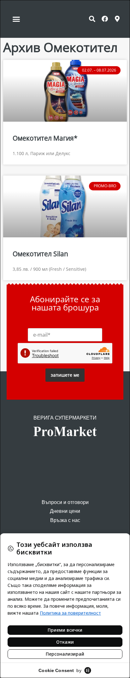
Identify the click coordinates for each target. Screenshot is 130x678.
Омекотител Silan (40, 253)
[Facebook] (104, 19)
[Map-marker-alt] (117, 19)
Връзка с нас (65, 520)
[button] (16, 19)
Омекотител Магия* (45, 138)
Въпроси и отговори (65, 502)
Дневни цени (65, 511)
